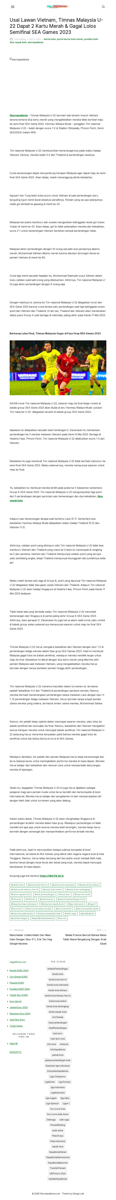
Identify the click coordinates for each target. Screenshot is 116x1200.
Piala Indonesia (57, 1141)
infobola (31, 899)
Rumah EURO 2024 (19, 970)
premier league (19, 918)
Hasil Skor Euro (17, 1019)
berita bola (50, 39)
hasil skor (65, 894)
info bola (16, 899)
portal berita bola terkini (70, 39)
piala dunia (57, 1130)
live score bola (64, 908)
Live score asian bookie (39, 908)
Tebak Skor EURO (19, 995)
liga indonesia (76, 904)
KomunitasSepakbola (57, 1071)
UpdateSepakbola (58, 1179)
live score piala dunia (87, 908)
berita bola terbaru (90, 884)
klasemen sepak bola (53, 904)
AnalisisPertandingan (57, 968)
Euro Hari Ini (15, 1001)
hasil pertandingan (45, 894)
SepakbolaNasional (57, 1162)
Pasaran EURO (17, 983)
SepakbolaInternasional (57, 1157)
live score (17, 908)
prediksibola (88, 913)
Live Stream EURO (19, 976)
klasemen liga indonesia (24, 904)
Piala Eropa (57, 1135)
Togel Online (16, 1026)
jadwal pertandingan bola (72, 899)
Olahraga (51, 1119)
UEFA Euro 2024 (58, 1173)
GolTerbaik (57, 1017)
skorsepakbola (35, 42)
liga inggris (51, 1098)
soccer (63, 918)
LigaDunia (50, 1082)
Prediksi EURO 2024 (20, 989)
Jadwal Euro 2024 (19, 1007)
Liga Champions (58, 1076)
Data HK (14, 1043)
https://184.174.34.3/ (52, 875)
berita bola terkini (53, 889)
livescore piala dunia (22, 913)
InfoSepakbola (57, 1049)
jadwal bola (47, 899)
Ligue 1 (92, 904)
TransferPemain (58, 1168)
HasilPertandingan (58, 1028)
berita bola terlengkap (79, 889)
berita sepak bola (21, 894)
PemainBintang (57, 1125)
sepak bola (57, 1146)
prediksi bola (91, 39)
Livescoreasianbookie (49, 913)
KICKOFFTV (15, 1052)
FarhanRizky (20, 39)
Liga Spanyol (52, 1103)
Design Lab (78, 1193)
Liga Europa (64, 1082)
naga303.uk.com (18, 962)
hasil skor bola (83, 894)
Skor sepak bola (18, 42)
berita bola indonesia (64, 884)
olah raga (71, 913)
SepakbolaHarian (57, 1152)
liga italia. (65, 1098)
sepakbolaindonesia (43, 918)
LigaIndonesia (58, 1092)
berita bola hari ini (38, 884)
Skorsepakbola (19, 115)
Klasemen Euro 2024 (20, 1013)
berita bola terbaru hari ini (25, 889)
